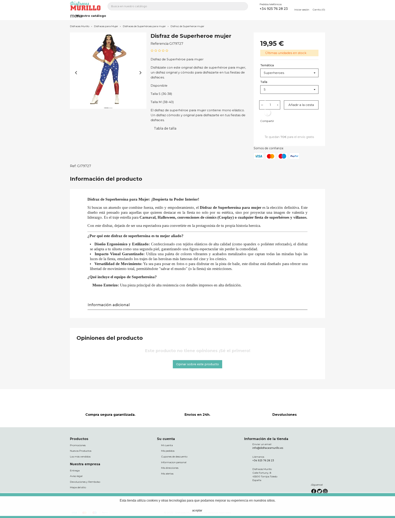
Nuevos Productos (80, 450)
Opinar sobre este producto (197, 364)
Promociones (78, 445)
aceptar (197, 510)
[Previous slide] (76, 73)
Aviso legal (76, 476)
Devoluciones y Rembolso (85, 481)
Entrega (75, 470)
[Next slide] (140, 73)
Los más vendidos (80, 456)
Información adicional (109, 305)
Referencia (159, 44)
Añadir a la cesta (301, 105)
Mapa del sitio (78, 487)
